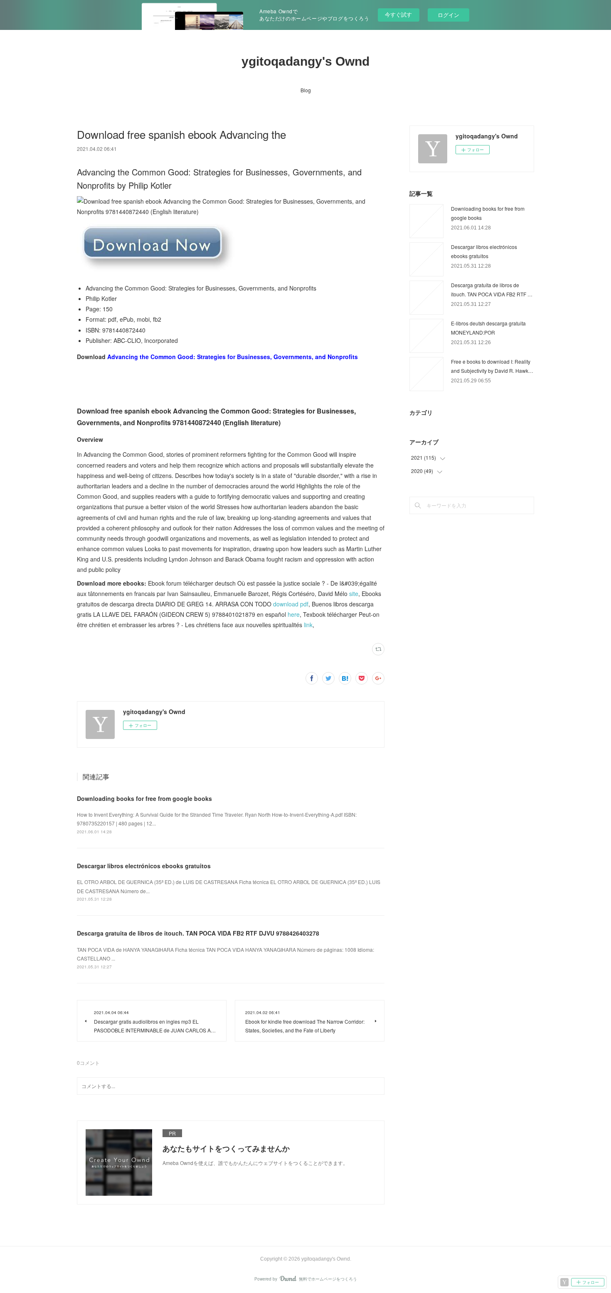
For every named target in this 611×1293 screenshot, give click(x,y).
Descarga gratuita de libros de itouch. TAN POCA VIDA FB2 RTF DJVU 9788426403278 (198, 933)
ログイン (448, 15)
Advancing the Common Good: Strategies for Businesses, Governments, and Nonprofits (232, 356)
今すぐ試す (398, 14)
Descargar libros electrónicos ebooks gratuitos (144, 866)
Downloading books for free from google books (144, 798)
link (308, 625)
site (353, 593)
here (294, 614)
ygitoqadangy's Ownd (305, 61)
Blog (306, 90)
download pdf (290, 604)
